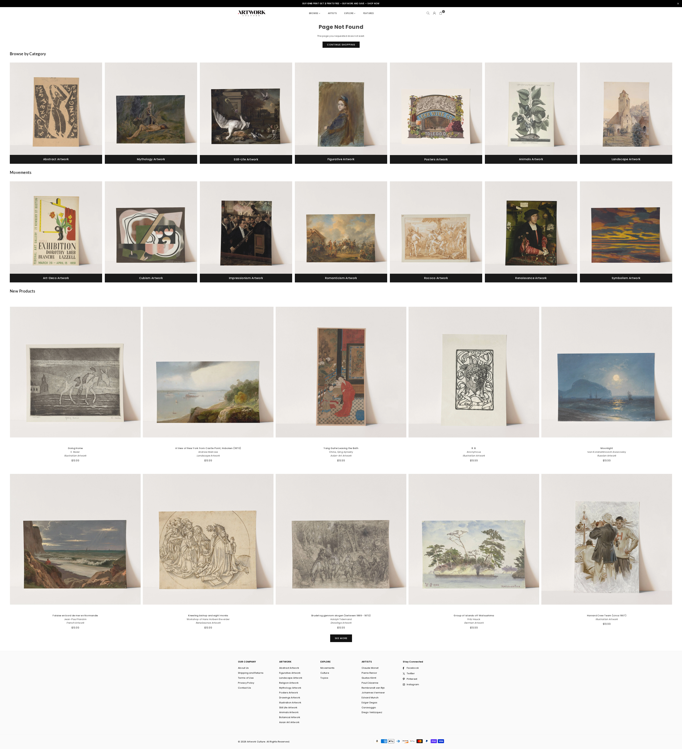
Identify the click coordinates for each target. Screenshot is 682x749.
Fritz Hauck (473, 619)
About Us (243, 668)
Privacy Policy (246, 683)
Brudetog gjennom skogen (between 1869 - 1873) (341, 615)
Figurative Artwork (290, 673)
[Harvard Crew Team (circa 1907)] (606, 539)
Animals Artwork (289, 712)
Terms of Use (246, 678)
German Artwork (474, 622)
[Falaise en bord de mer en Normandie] (75, 539)
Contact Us (244, 687)
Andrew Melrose (208, 452)
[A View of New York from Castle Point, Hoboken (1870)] (208, 372)
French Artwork (75, 622)
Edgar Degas (369, 702)
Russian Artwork (606, 455)
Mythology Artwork (290, 687)
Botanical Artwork (289, 717)
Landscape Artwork (208, 455)
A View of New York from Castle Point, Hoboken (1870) (208, 448)
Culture (324, 673)
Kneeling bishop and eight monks (208, 615)
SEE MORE (341, 638)
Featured (368, 13)
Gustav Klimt (369, 678)
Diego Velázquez (372, 712)
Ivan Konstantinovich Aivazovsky (607, 452)
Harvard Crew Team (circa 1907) (606, 615)
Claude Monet (370, 668)
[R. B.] (473, 372)
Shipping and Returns (250, 673)
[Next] (669, 114)
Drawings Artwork (341, 622)
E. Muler (75, 452)
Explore (348, 13)
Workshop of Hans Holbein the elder (208, 619)
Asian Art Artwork (289, 722)
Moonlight (606, 448)
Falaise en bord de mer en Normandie (75, 615)
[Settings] (434, 13)
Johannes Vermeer (373, 692)
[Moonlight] (606, 372)
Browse (313, 13)
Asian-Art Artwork (340, 455)
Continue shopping (341, 44)
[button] (441, 13)
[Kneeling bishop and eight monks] (208, 539)
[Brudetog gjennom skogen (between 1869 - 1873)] (341, 539)
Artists (332, 13)
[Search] (428, 13)
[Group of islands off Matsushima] (473, 539)
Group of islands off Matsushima (474, 615)
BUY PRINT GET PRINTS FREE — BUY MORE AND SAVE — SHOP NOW (340, 3)
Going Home (75, 448)
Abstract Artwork (289, 668)
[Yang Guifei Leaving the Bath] (341, 372)
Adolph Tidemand (341, 619)
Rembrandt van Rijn (373, 687)
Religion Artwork (289, 683)
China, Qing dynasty (341, 452)
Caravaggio (369, 707)
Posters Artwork (288, 692)
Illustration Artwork (75, 455)
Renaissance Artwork (208, 622)
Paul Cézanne (370, 683)
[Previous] (13, 114)
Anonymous (474, 452)
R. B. (474, 448)
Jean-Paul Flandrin (75, 619)
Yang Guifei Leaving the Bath (341, 448)
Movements (327, 668)
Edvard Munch (370, 697)
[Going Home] (75, 372)
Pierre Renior (369, 673)
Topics (324, 678)
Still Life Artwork (288, 707)
